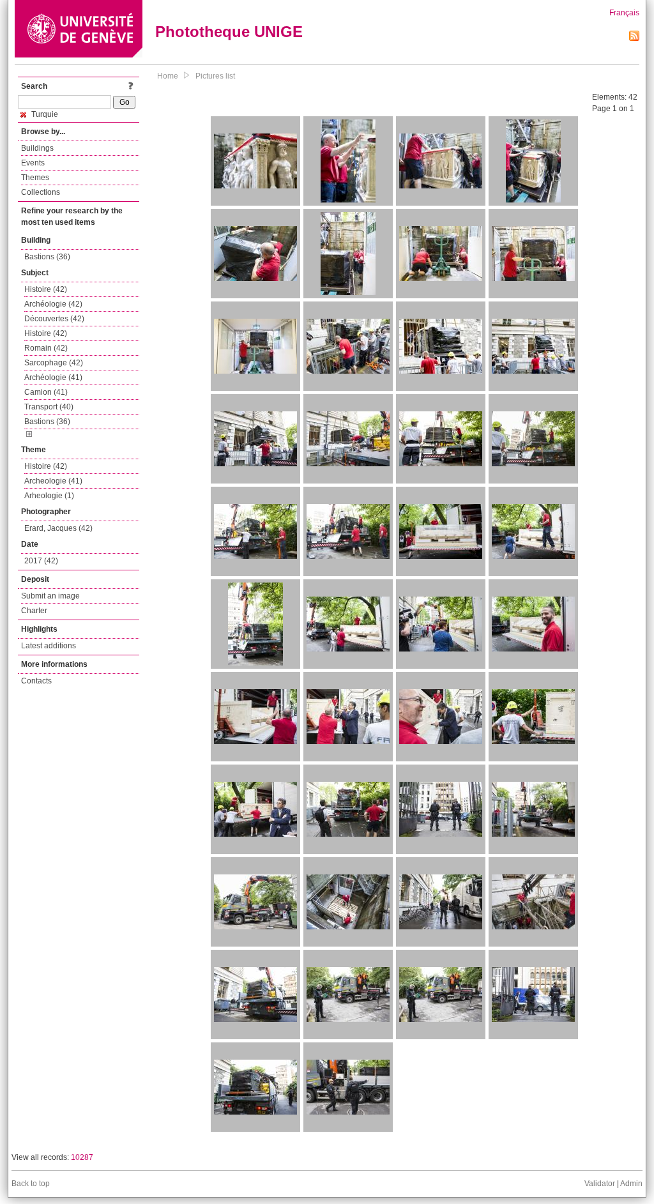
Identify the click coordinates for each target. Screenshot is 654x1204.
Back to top (30, 1183)
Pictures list (215, 76)
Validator (599, 1183)
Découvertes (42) (54, 318)
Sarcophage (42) (53, 362)
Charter (34, 610)
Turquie (43, 114)
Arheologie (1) (49, 495)
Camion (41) (46, 392)
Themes (35, 177)
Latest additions (48, 645)
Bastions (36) (47, 256)
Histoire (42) (45, 289)
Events (33, 162)
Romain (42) (46, 348)
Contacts (36, 680)
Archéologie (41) (53, 377)
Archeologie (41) (53, 480)
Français (624, 12)
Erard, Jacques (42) (58, 528)
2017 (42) (41, 560)
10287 (82, 1157)
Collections (40, 192)
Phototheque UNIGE (229, 31)
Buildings (37, 148)
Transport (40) (48, 406)
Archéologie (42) (53, 304)
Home (167, 76)
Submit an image (50, 595)
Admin (631, 1183)
